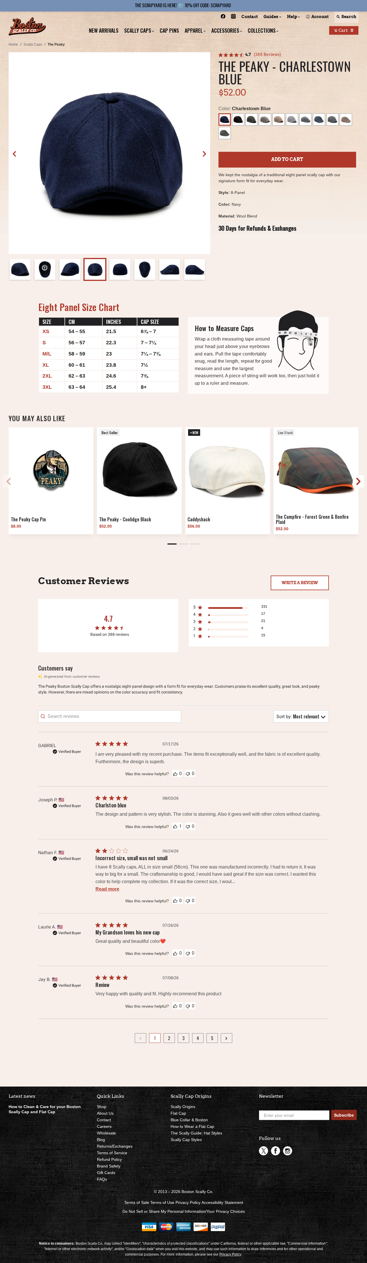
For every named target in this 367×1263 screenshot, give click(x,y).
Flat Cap (178, 1113)
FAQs (102, 1179)
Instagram (287, 1150)
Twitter (263, 1150)
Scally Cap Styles (186, 1139)
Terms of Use (162, 1202)
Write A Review (300, 582)
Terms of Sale (136, 1202)
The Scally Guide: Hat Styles (196, 1133)
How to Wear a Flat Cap (192, 1126)
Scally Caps (33, 44)
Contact (104, 1120)
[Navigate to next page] (226, 1038)
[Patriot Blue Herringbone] (319, 119)
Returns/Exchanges (114, 1146)
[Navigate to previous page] (140, 1038)
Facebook (275, 1150)
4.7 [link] (248, 54)
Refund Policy (109, 1159)
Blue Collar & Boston (189, 1120)
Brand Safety (108, 1166)
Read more (107, 889)
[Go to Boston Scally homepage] (27, 27)
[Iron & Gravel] (305, 119)
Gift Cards (106, 1172)
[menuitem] (223, 17)
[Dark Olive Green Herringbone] (224, 133)
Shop (101, 1106)
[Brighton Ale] (278, 119)
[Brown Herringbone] (346, 119)
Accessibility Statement (222, 1202)
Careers (104, 1126)
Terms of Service (112, 1153)
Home (13, 44)
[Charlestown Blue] (224, 119)
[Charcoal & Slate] (251, 119)
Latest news (22, 1096)
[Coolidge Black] (238, 119)
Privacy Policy (187, 1202)
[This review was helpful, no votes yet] (175, 773)
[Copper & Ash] (265, 119)
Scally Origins (183, 1106)
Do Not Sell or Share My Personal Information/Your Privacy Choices (183, 1211)
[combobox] (301, 716)
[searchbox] (109, 716)
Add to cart (287, 159)
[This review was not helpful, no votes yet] (188, 773)
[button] (204, 154)
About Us (105, 1113)
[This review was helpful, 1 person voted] (175, 826)
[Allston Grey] (292, 119)
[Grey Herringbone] (332, 119)
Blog (101, 1139)
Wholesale (106, 1133)
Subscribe (344, 1115)
